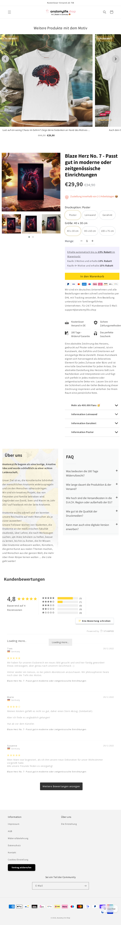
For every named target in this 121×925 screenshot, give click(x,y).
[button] (9, 12)
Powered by (100, 631)
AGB (10, 831)
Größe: (76, 223)
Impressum (13, 824)
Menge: (69, 241)
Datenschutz (14, 845)
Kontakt (12, 852)
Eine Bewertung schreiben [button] (96, 620)
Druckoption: (77, 207)
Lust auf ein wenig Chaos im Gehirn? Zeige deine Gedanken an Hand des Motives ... (46, 129)
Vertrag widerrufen (22, 867)
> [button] (61, 786)
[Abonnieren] (85, 886)
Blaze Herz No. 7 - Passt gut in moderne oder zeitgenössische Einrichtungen (91, 165)
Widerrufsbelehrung (18, 838)
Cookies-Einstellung (18, 859)
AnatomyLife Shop (63, 918)
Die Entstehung (69, 824)
